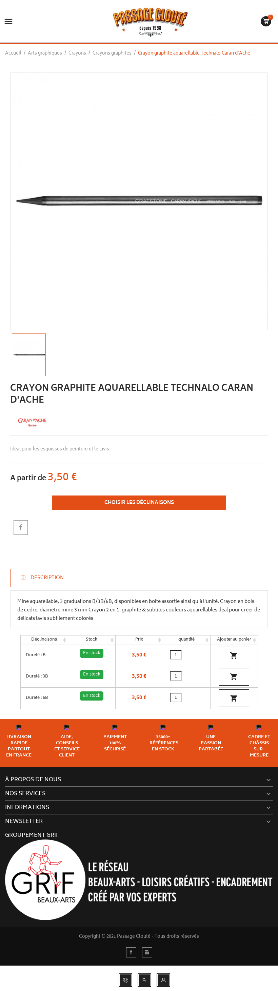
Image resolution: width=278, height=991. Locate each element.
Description (46, 577)
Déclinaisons (44, 639)
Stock (91, 639)
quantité (186, 639)
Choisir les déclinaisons (139, 503)
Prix (139, 639)
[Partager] (21, 527)
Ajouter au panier (234, 639)
